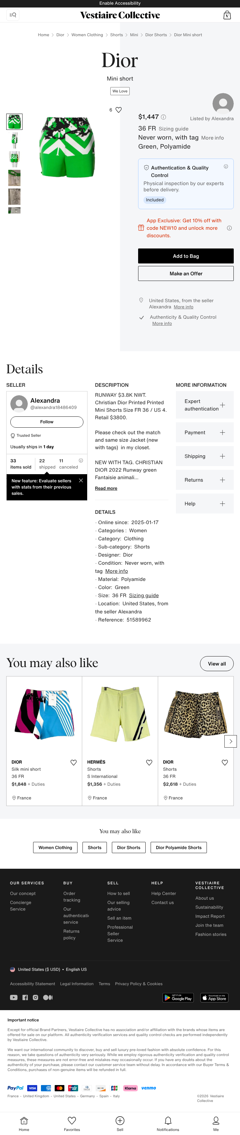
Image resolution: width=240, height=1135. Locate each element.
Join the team (209, 925)
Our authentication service (78, 916)
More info (212, 137)
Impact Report (210, 916)
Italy (116, 1096)
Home (43, 35)
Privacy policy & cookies (138, 984)
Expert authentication (202, 404)
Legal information (76, 984)
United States (65, 1096)
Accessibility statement (32, 984)
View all (217, 663)
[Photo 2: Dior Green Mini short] (14, 140)
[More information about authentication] (226, 166)
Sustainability (209, 907)
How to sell (119, 893)
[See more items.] (230, 741)
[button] (227, 15)
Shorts (116, 35)
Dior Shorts (156, 35)
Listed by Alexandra (212, 118)
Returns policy (71, 934)
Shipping (195, 456)
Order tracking (71, 896)
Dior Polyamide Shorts (179, 847)
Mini (134, 35)
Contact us (162, 902)
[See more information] (229, 228)
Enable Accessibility (120, 3)
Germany (87, 1096)
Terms (104, 984)
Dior (60, 35)
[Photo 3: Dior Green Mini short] (14, 159)
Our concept (23, 893)
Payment (195, 432)
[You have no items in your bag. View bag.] (227, 15)
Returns (194, 480)
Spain (104, 1096)
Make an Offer (186, 273)
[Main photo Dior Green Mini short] (14, 122)
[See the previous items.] (9, 741)
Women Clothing (87, 35)
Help (190, 503)
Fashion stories (210, 934)
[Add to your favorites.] (73, 762)
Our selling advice (119, 905)
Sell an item (120, 918)
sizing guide (173, 128)
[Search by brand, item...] (12, 15)
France (13, 1096)
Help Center (163, 893)
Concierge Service (20, 905)
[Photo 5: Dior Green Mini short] (14, 197)
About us (204, 898)
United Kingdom (36, 1096)
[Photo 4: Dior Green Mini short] (14, 178)
